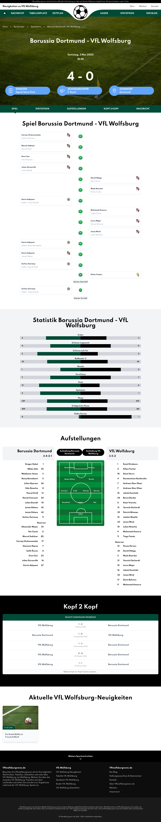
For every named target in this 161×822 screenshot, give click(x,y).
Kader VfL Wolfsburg (66, 784)
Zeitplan (57, 13)
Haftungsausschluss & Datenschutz (125, 776)
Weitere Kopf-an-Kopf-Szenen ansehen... (80, 672)
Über (132, 6)
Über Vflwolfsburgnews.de (122, 784)
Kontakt (154, 6)
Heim (5, 27)
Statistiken (127, 13)
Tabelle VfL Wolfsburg (66, 776)
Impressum (114, 792)
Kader (104, 13)
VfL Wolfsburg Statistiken (68, 788)
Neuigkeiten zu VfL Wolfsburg (20, 6)
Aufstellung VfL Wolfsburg (93, 452)
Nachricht (17, 13)
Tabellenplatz (38, 13)
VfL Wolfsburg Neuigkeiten (68, 772)
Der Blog (151, 13)
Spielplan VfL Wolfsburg (67, 780)
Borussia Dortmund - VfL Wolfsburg (63, 27)
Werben (143, 6)
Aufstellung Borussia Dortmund (69, 452)
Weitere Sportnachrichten (80, 756)
